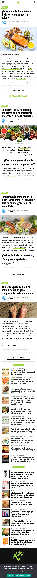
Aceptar (10, 575)
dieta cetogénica (19, 245)
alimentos (24, 147)
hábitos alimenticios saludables (19, 240)
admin (11, 23)
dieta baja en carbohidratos (11, 69)
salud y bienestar (19, 247)
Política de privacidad (23, 575)
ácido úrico (22, 326)
